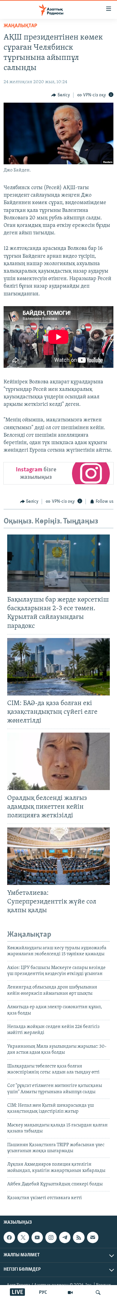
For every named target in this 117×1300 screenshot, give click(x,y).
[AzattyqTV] (70, 1292)
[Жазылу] (92, 1237)
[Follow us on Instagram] (51, 1237)
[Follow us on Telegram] (64, 1237)
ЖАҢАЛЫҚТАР (20, 26)
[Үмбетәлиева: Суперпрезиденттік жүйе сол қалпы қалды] (58, 856)
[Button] (60, 95)
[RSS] (78, 1237)
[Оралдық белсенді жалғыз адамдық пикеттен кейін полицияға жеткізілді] (58, 761)
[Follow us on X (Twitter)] (23, 1237)
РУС (43, 1292)
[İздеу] (98, 1292)
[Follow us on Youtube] (37, 1237)
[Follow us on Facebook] (9, 1237)
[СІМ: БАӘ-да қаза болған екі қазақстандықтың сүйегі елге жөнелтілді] (58, 666)
